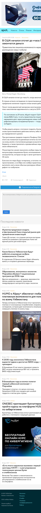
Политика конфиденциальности (26, 501)
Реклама (22, 496)
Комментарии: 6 (18, 180)
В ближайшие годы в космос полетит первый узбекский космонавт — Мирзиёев (19, 383)
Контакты (22, 493)
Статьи (21, 30)
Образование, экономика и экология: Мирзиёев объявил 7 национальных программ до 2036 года (19, 273)
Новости (14, 30)
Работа (22, 505)
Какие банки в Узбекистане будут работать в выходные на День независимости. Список (17, 254)
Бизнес (12, 290)
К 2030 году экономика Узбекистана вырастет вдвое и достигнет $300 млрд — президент (21, 362)
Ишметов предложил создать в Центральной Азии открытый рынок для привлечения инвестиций (21, 232)
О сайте (22, 498)
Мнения (29, 30)
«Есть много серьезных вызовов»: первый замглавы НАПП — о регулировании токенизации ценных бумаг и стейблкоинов (21, 469)
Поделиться (32, 180)
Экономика (13, 227)
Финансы (13, 463)
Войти (6, 212)
